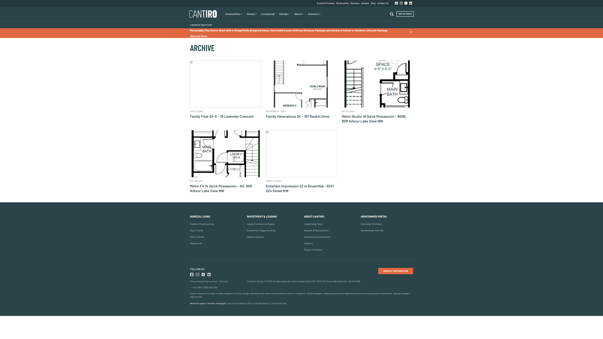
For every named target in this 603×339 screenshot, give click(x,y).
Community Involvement (317, 236)
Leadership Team (313, 223)
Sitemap (224, 281)
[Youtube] (406, 3)
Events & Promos (325, 3)
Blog (373, 3)
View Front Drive (10, 49)
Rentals (283, 13)
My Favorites (342, 3)
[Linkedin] (410, 3)
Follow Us (197, 269)
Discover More (198, 36)
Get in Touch (405, 14)
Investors (313, 13)
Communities (233, 13)
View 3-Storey (9, 44)
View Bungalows (10, 54)
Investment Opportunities (261, 230)
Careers (365, 3)
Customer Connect (371, 223)
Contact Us (382, 3)
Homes (251, 13)
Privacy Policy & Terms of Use (203, 281)
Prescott (6, 44)
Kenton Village (9, 39)
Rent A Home (197, 236)
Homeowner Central (372, 230)
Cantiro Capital (255, 236)
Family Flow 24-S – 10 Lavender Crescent (222, 116)
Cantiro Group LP (257, 281)
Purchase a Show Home (14, 39)
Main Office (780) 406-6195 (205, 287)
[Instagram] (401, 3)
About (298, 13)
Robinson (7, 49)
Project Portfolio (313, 249)
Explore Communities (202, 223)
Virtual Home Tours (12, 44)
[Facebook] (396, 3)
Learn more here (279, 303)
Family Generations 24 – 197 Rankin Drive (297, 116)
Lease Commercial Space (261, 223)
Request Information (395, 271)
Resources (196, 243)
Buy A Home (196, 230)
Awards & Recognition (316, 230)
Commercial (267, 13)
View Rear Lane (10, 39)
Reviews (355, 3)
